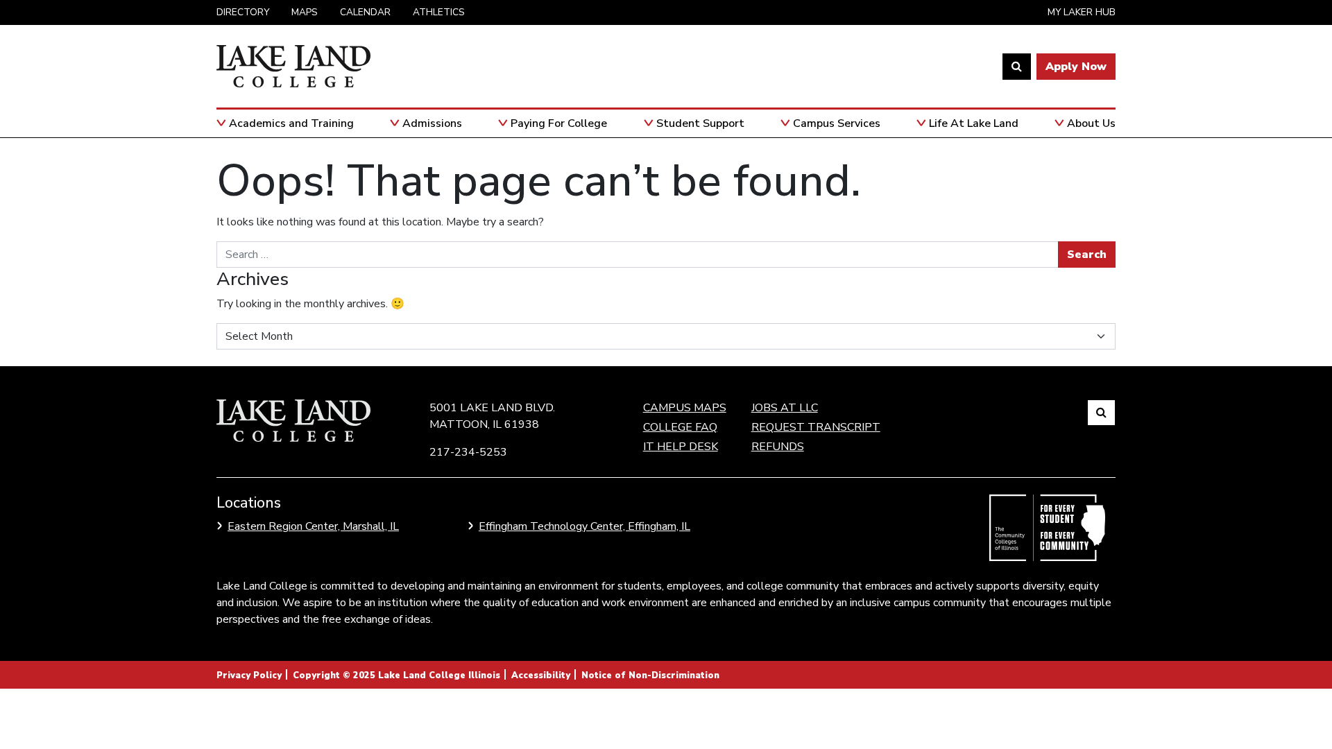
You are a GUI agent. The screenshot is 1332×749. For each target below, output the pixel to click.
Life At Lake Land (973, 123)
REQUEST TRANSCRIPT (815, 427)
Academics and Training (291, 123)
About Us (1091, 123)
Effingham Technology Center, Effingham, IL (584, 526)
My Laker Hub (1082, 12)
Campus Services (836, 123)
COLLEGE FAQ (680, 427)
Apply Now (1076, 66)
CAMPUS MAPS (684, 407)
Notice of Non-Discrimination (650, 675)
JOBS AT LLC (784, 407)
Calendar (365, 12)
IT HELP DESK (680, 446)
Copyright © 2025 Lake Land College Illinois (396, 675)
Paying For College (559, 123)
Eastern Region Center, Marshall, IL (313, 526)
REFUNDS (777, 446)
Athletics (439, 12)
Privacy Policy (249, 675)
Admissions (432, 123)
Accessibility (540, 675)
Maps (304, 12)
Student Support (700, 123)
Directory (242, 12)
